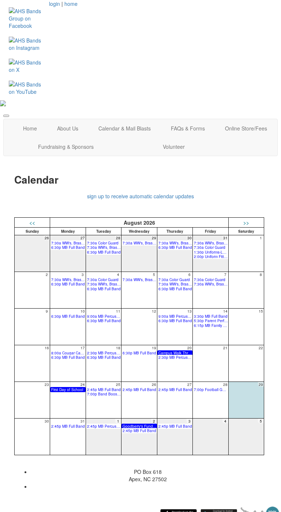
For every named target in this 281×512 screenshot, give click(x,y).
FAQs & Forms (188, 128)
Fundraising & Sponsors (66, 146)
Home (30, 128)
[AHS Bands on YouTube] (26, 87)
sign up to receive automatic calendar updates (140, 196)
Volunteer (174, 146)
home (71, 3)
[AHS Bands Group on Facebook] (26, 17)
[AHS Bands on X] (26, 65)
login (54, 3)
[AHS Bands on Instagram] (26, 43)
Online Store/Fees (246, 128)
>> (246, 222)
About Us (67, 128)
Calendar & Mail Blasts (124, 128)
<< (32, 222)
